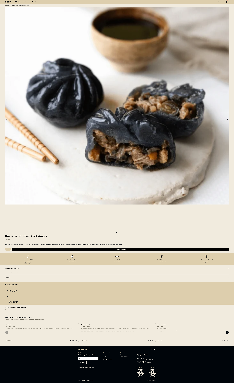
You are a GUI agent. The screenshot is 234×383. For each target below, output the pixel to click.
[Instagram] (152, 349)
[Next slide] (227, 119)
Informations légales (151, 380)
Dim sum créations (14, 5)
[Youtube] (154, 349)
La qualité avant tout (124, 356)
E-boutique (18, 1)
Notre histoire (35, 1)
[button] (116, 232)
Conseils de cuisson (107, 359)
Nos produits (106, 356)
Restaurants (27, 1)
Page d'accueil (7, 5)
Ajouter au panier (121, 249)
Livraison (105, 357)
